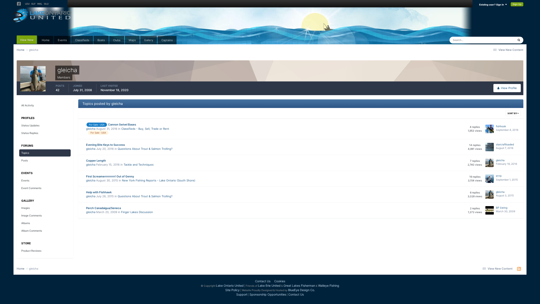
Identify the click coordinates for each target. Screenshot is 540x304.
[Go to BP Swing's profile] (489, 210)
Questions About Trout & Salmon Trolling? (145, 148)
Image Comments (31, 215)
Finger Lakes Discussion (137, 212)
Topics (25, 152)
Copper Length (96, 160)
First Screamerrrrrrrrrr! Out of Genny (110, 176)
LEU (27, 3)
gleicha (90, 128)
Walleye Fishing (328, 285)
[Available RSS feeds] (519, 268)
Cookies (279, 281)
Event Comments (31, 188)
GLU (46, 3)
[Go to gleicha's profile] (489, 163)
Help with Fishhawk (99, 192)
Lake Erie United (269, 285)
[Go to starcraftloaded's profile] (489, 147)
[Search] (518, 40)
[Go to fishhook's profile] (489, 129)
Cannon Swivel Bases (122, 124)
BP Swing (501, 207)
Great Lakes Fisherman (299, 285)
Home (46, 40)
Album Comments (31, 230)
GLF (33, 3)
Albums (25, 223)
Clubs (116, 40)
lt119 (498, 176)
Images (25, 207)
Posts (24, 160)
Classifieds (82, 40)
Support (241, 294)
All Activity (27, 105)
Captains (167, 40)
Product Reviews (31, 250)
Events (62, 40)
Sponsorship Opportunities (268, 294)
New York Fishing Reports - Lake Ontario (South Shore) (158, 180)
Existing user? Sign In (492, 4)
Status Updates (499, 40)
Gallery (148, 40)
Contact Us (262, 281)
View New (27, 40)
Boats (101, 40)
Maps (132, 40)
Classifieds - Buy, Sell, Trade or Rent (145, 128)
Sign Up (517, 4)
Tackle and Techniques (139, 164)
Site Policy (232, 290)
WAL (39, 3)
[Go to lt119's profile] (489, 178)
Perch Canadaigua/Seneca (103, 208)
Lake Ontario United (230, 285)
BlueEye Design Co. (301, 290)
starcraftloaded (505, 144)
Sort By (512, 113)
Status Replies (29, 133)
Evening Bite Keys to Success (105, 144)
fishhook (501, 126)
